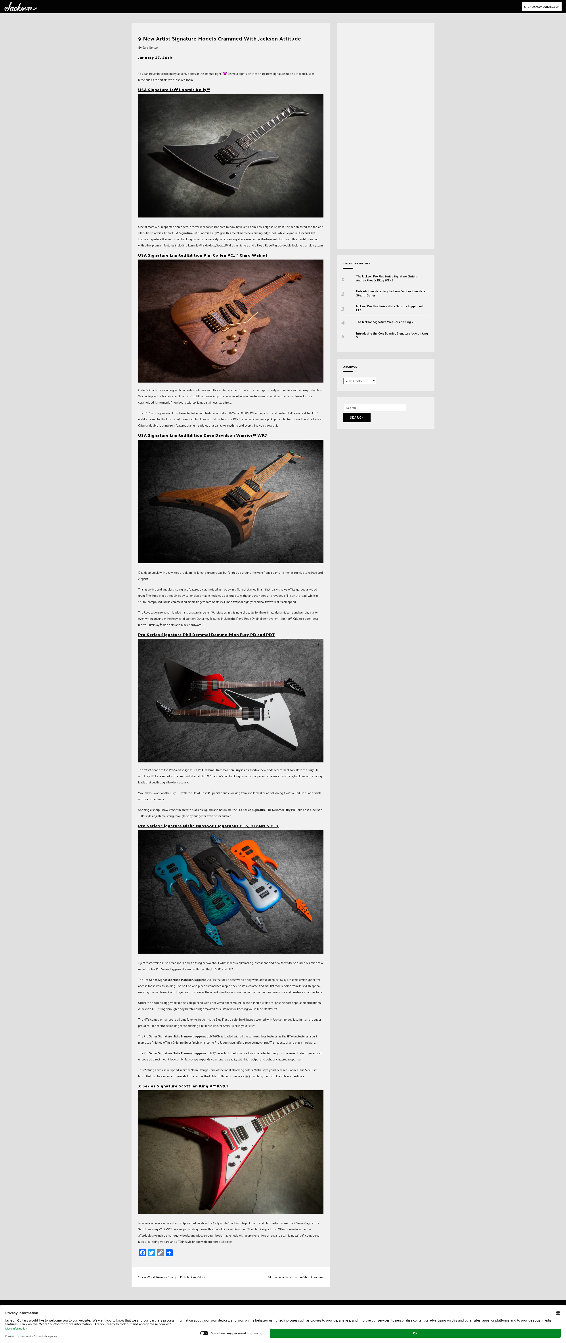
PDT (270, 634)
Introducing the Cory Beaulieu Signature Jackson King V (392, 335)
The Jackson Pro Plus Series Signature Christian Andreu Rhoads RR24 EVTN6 (387, 278)
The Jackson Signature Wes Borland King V (384, 322)
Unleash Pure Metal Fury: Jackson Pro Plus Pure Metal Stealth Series (391, 293)
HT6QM (257, 825)
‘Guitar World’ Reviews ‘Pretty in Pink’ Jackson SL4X (172, 1277)
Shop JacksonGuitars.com (541, 6)
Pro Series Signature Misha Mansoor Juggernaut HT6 (193, 825)
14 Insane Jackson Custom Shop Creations (295, 1277)
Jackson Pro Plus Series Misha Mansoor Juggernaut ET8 (389, 308)
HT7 (275, 825)
